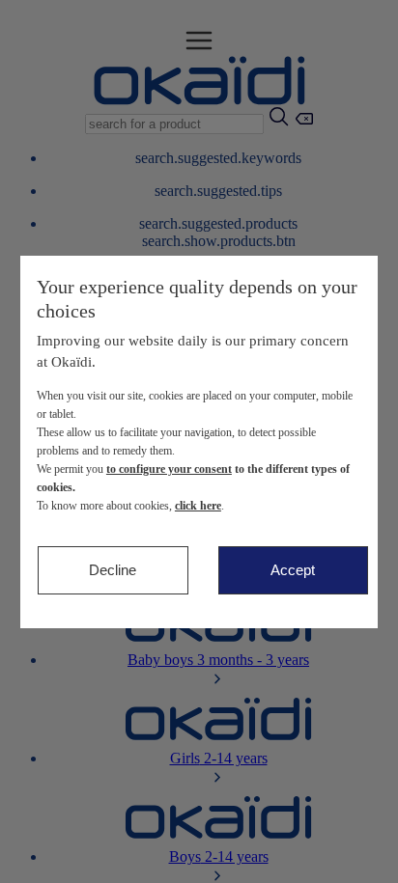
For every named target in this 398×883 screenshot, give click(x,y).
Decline (112, 570)
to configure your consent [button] (169, 469)
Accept (292, 570)
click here (198, 505)
